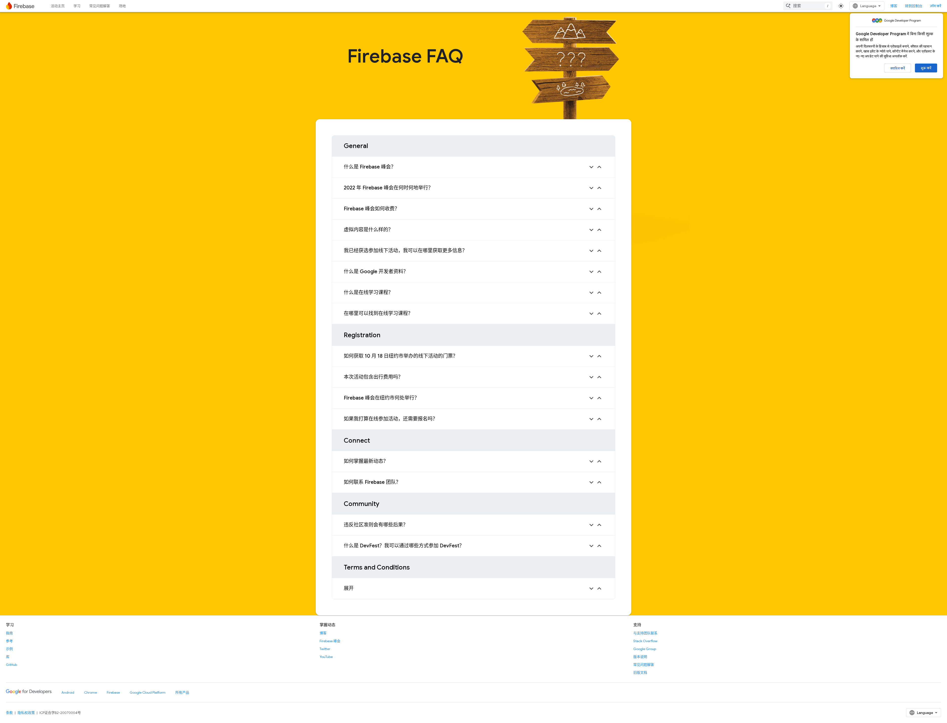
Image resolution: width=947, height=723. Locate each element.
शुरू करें (926, 68)
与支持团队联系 (645, 633)
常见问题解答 (99, 6)
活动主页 (58, 6)
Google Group (644, 649)
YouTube (326, 657)
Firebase (113, 692)
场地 (122, 6)
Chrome (90, 692)
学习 (76, 6)
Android (67, 692)
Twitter (325, 649)
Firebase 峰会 (330, 641)
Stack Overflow (645, 641)
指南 (9, 633)
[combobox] (808, 5)
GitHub (11, 664)
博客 (893, 6)
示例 (9, 649)
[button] (473, 167)
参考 (9, 641)
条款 (9, 713)
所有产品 (182, 692)
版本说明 (640, 657)
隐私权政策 (26, 713)
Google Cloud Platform (147, 692)
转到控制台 (913, 6)
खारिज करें (897, 68)
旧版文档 (640, 672)
